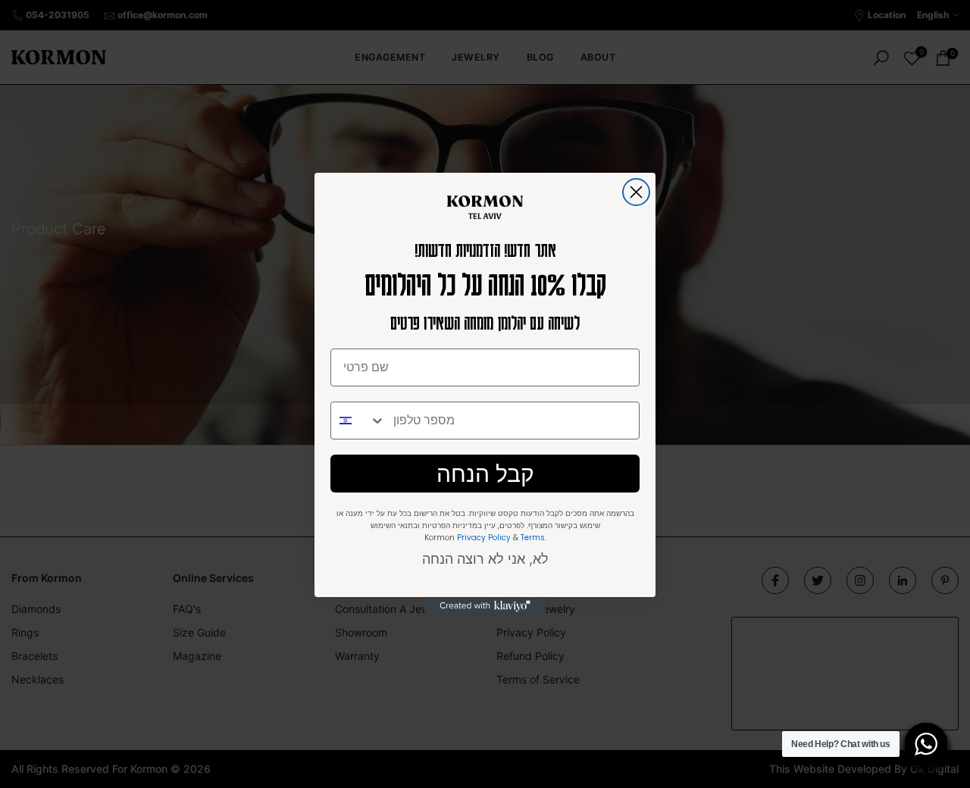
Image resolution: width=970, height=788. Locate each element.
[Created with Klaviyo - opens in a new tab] (485, 606)
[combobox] (358, 420)
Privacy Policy (484, 537)
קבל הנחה (485, 473)
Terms (533, 537)
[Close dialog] (636, 192)
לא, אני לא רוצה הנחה (485, 559)
